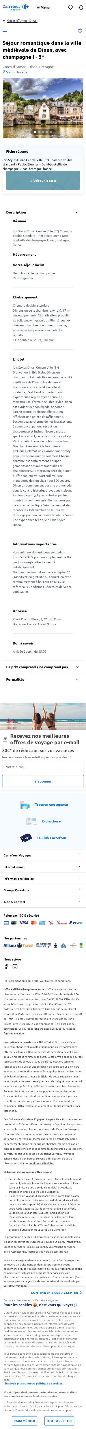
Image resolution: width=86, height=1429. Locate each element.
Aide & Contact (14, 902)
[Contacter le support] (80, 7)
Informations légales (19, 878)
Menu (45, 7)
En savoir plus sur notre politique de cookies (33, 1383)
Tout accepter (59, 1421)
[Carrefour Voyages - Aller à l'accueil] (16, 7)
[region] (43, 1358)
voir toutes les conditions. (55, 980)
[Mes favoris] (70, 7)
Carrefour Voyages (17, 855)
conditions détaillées (41, 1163)
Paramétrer (24, 1421)
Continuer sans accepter (54, 1293)
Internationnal (14, 867)
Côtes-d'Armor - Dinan (22, 20)
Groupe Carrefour (17, 890)
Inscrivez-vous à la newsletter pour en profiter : (36, 757)
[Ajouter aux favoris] (80, 32)
